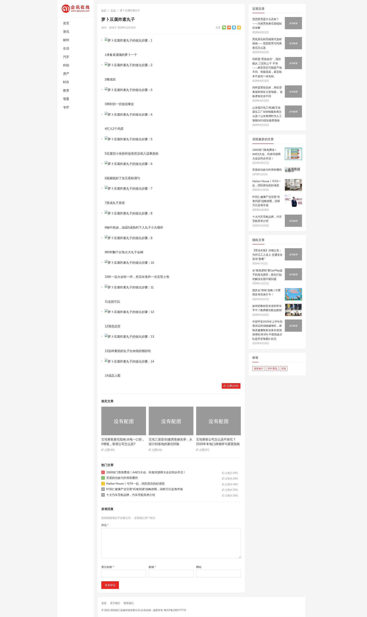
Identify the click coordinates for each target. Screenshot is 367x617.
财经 (66, 40)
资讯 (66, 31)
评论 (104, 525)
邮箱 (152, 566)
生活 (66, 48)
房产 (66, 73)
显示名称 (107, 566)
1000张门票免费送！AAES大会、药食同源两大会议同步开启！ (146, 472)
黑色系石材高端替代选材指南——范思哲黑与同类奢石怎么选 (267, 43)
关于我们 (115, 603)
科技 (66, 65)
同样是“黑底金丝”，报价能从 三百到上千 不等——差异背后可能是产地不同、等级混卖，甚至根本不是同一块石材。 (267, 68)
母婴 (66, 99)
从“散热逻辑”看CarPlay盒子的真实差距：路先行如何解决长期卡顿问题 (267, 275)
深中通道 (272, 368)
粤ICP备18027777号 (175, 610)
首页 (66, 23)
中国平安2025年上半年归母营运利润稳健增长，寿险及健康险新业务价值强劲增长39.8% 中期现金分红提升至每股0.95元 (267, 330)
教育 (66, 90)
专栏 (66, 107)
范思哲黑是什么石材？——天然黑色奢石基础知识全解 (267, 23)
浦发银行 (259, 368)
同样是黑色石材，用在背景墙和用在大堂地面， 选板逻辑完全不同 (267, 92)
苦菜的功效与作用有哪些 (122, 477)
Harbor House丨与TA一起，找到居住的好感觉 (135, 483)
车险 (283, 368)
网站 (198, 566)
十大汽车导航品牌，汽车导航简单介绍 (130, 494)
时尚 (66, 82)
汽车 (66, 56)
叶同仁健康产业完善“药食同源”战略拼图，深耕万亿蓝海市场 (144, 489)
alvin (103, 27)
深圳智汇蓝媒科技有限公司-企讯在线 (130, 610)
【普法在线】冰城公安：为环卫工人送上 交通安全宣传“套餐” (267, 254)
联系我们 (129, 603)
